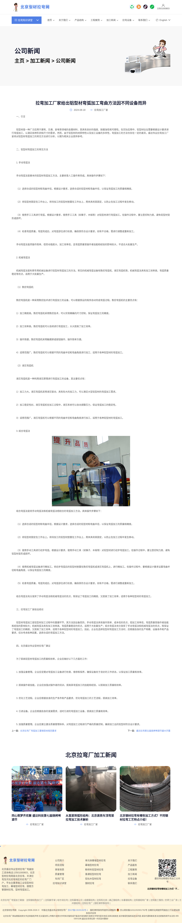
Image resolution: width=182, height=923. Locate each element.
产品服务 (132, 865)
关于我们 (63, 20)
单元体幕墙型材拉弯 (95, 860)
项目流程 (59, 865)
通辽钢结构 (114, 900)
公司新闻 (66, 61)
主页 (19, 61)
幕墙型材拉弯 (92, 865)
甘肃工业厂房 (171, 900)
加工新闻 (111, 20)
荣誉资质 (59, 869)
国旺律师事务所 (101, 903)
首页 (49, 20)
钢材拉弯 (89, 883)
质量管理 (59, 874)
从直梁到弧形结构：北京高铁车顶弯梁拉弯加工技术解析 (90, 817)
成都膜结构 (89, 900)
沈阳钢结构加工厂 (34, 900)
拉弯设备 (127, 20)
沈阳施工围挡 (156, 900)
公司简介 (59, 860)
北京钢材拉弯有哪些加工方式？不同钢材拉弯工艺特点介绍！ (144, 817)
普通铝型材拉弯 (93, 874)
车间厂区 (59, 879)
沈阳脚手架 (50, 900)
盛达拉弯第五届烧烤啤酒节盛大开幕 (153, 730)
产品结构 (79, 20)
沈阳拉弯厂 (87, 903)
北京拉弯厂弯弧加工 (10, 900)
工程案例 (95, 20)
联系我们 (142, 20)
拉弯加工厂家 (101, 110)
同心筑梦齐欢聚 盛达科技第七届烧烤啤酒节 (36, 817)
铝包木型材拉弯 (93, 879)
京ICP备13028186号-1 (78, 910)
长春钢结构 (126, 900)
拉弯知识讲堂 (25, 20)
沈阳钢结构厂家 (141, 900)
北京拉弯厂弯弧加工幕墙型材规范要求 (38, 730)
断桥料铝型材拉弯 (94, 869)
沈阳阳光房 (102, 900)
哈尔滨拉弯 (62, 900)
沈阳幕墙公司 (76, 900)
